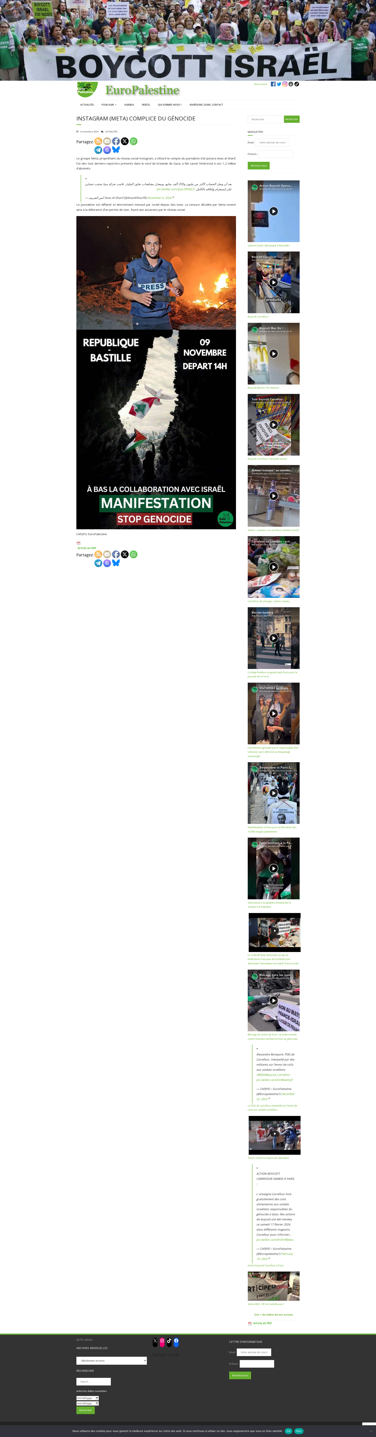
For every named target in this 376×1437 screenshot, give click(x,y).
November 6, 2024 (159, 198)
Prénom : (253, 154)
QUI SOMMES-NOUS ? (170, 104)
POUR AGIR (108, 104)
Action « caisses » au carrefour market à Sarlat (273, 530)
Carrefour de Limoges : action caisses (268, 601)
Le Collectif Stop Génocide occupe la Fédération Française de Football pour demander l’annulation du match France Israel (273, 959)
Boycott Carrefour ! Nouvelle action (267, 459)
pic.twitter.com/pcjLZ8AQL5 (175, 189)
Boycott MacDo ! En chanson (263, 387)
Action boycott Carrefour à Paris (266, 1265)
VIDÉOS (146, 104)
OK (288, 1430)
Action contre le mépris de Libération (268, 1158)
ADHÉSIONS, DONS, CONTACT (206, 104)
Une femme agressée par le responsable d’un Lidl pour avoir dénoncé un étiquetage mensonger (273, 752)
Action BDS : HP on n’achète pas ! (266, 1304)
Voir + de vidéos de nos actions (273, 1314)
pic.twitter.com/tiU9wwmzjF (274, 1080)
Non (299, 1430)
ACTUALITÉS (87, 104)
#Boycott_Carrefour (277, 1075)
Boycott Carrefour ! (258, 316)
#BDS (260, 1075)
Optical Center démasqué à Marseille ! (269, 245)
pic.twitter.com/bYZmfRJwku (275, 1240)
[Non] (371, 1431)
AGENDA (129, 104)
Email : (251, 142)
